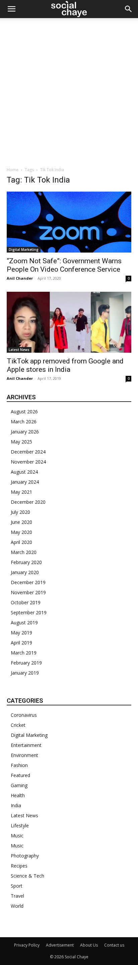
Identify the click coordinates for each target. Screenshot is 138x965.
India (16, 805)
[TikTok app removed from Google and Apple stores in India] (69, 322)
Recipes (19, 866)
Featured (20, 775)
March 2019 (24, 652)
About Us (89, 945)
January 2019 (25, 673)
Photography (25, 855)
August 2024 (24, 472)
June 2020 (21, 522)
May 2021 (21, 492)
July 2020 (20, 512)
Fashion (19, 765)
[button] (11, 9)
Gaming (19, 785)
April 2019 (21, 642)
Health (18, 795)
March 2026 (24, 421)
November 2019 (28, 592)
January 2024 (25, 482)
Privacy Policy (27, 945)
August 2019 (24, 622)
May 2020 (21, 532)
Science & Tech (27, 876)
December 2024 (28, 452)
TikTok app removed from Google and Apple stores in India (65, 365)
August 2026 (24, 411)
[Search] (128, 9)
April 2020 (21, 542)
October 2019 (26, 602)
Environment (24, 755)
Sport (16, 886)
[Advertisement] (69, 90)
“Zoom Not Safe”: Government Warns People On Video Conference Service (64, 265)
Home (12, 170)
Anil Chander (20, 278)
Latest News (19, 349)
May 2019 (21, 632)
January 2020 (25, 572)
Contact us (114, 945)
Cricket (18, 725)
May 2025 (21, 441)
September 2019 (29, 612)
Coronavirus (24, 715)
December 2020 (28, 502)
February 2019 (26, 663)
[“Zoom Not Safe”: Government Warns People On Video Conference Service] (69, 222)
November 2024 (28, 462)
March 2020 (24, 552)
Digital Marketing (24, 249)
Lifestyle (20, 825)
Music (17, 835)
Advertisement (60, 945)
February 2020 (26, 562)
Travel (17, 896)
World (17, 906)
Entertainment (26, 745)
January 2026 (25, 431)
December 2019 (28, 582)
